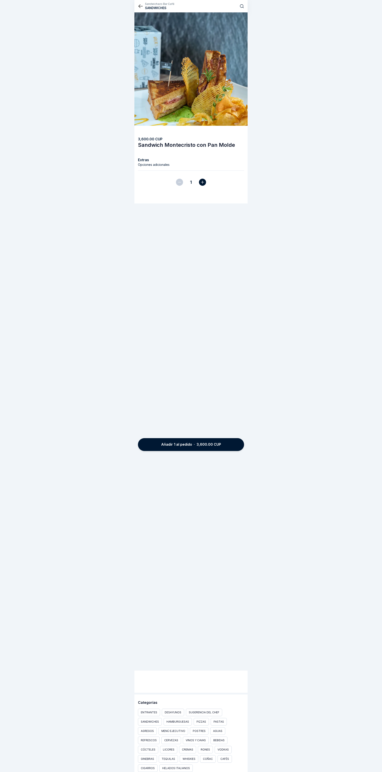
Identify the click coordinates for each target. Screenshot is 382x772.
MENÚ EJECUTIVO (173, 731)
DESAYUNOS (173, 712)
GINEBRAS (147, 758)
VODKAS (223, 749)
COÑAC (208, 758)
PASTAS (219, 721)
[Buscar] (242, 6)
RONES (205, 749)
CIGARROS (148, 768)
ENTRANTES (149, 712)
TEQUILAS (168, 758)
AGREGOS (147, 731)
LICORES (168, 749)
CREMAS (187, 749)
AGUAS (217, 731)
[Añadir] (202, 182)
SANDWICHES (150, 721)
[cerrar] (140, 6)
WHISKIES (189, 758)
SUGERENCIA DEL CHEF (204, 712)
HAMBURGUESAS (177, 721)
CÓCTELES (148, 749)
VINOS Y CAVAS (196, 740)
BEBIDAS (219, 740)
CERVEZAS (171, 740)
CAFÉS (224, 758)
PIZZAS (201, 721)
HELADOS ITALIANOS (176, 768)
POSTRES (199, 731)
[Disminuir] (179, 182)
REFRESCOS (149, 740)
